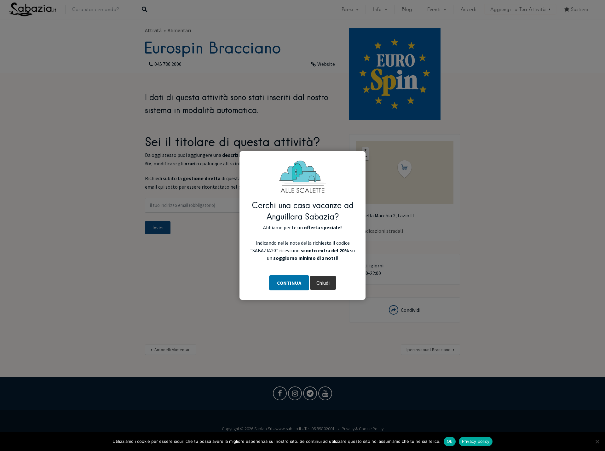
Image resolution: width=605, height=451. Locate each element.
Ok (449, 441)
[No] (597, 441)
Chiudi (323, 283)
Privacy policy (476, 441)
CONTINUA (289, 283)
